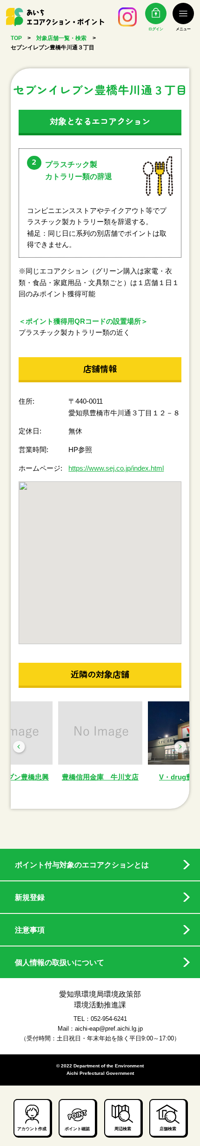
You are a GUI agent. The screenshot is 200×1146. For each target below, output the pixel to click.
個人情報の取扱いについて (59, 962)
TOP (16, 38)
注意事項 (30, 930)
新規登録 (30, 897)
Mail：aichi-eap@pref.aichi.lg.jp (100, 1028)
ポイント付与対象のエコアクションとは (82, 864)
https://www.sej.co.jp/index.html (116, 468)
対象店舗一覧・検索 (61, 38)
